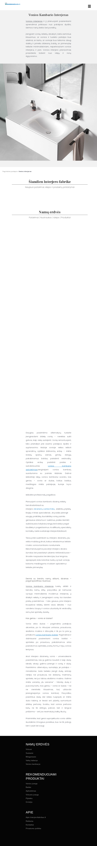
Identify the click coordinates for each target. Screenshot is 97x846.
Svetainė (29, 753)
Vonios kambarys (33, 764)
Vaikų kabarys (32, 760)
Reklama (29, 821)
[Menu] (89, 6)
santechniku (49, 509)
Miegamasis (31, 757)
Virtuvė (29, 749)
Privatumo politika (33, 828)
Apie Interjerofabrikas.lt (36, 817)
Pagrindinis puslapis (10, 171)
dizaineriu (38, 509)
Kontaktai (30, 825)
